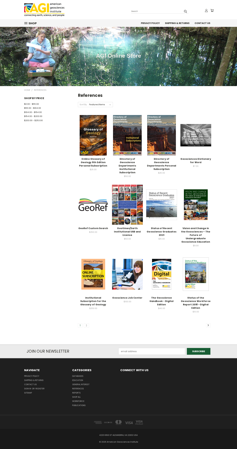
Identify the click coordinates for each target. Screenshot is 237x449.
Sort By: (83, 104)
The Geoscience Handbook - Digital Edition (161, 301)
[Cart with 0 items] (212, 10)
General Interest (80, 384)
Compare (92, 132)
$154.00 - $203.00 (33, 116)
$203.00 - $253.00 (33, 120)
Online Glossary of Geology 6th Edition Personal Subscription (93, 162)
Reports (76, 392)
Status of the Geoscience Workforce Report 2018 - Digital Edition (196, 303)
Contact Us (202, 23)
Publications (79, 405)
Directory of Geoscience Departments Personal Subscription (161, 164)
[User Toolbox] (206, 10)
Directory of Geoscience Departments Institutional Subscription (127, 165)
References (78, 388)
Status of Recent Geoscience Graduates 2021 (161, 232)
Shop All (76, 397)
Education (77, 380)
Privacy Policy (150, 23)
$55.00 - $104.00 (32, 108)
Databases (77, 376)
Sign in (28, 388)
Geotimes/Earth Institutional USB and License (127, 232)
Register (39, 388)
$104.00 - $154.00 (33, 112)
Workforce (78, 401)
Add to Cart (93, 138)
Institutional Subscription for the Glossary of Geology (93, 301)
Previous (228, 439)
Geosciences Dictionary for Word (195, 160)
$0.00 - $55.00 (31, 104)
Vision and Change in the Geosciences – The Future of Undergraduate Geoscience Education (195, 235)
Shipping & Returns (177, 23)
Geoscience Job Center (127, 297)
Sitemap (28, 392)
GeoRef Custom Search (93, 228)
